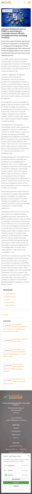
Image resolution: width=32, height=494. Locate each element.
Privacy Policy (20, 489)
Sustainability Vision (16, 446)
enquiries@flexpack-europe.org (16, 420)
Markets (16, 428)
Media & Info (16, 434)
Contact (10, 489)
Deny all (16, 486)
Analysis (10, 475)
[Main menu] (29, 2)
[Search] (25, 2)
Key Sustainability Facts (16, 452)
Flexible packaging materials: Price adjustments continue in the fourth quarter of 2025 (14, 381)
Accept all (16, 482)
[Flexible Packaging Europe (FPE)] (6, 2)
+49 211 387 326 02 (16, 418)
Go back (5, 315)
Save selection (16, 479)
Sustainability (16, 431)
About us (16, 438)
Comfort (10, 470)
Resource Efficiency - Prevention (16, 449)
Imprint (14, 489)
